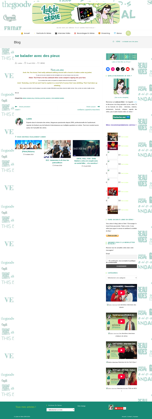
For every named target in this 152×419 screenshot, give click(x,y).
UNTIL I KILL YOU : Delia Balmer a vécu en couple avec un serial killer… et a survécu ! (86, 161)
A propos (135, 416)
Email (108, 253)
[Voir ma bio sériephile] (121, 97)
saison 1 (48, 98)
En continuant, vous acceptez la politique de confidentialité (120, 261)
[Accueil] (113, 41)
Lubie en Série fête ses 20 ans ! (121, 62)
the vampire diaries (58, 98)
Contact (129, 416)
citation (37, 98)
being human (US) (28, 98)
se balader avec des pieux (130, 41)
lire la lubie (124, 137)
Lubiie (20, 63)
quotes (42, 98)
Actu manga (81, 406)
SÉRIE (42, 63)
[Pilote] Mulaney (28, 151)
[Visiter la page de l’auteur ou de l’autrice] (19, 121)
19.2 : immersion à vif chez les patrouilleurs (57, 161)
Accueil (124, 416)
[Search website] (128, 33)
